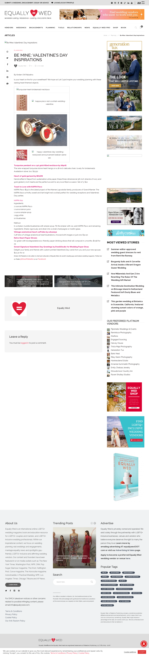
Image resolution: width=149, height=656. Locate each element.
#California (115, 572)
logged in (25, 343)
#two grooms (107, 605)
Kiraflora (114, 336)
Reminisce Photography (121, 332)
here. (128, 558)
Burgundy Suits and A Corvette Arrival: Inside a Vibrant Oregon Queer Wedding (126, 264)
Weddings (21, 27)
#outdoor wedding (121, 593)
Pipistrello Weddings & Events (123, 329)
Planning (50, 27)
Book (123, 27)
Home (105, 35)
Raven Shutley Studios (120, 374)
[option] (74, 547)
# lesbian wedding (132, 576)
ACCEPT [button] (142, 652)
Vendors (9, 27)
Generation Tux (117, 350)
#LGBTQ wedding (127, 584)
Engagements (36, 27)
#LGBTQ (122, 580)
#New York (106, 593)
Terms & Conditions (13, 611)
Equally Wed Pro (101, 27)
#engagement (128, 572)
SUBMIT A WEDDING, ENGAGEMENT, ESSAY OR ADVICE (27, 3)
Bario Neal (115, 353)
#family (104, 576)
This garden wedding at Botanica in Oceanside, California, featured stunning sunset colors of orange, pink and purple (127, 306)
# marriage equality (124, 589)
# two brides (124, 601)
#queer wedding (108, 597)
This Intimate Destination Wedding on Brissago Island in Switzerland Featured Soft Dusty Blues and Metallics (127, 291)
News (87, 27)
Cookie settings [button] (130, 652)
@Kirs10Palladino (27, 259)
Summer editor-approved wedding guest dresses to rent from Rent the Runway (126, 252)
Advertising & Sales (125, 550)
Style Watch (84, 279)
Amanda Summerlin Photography (125, 364)
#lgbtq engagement (109, 584)
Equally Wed (22, 66)
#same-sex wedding (109, 601)
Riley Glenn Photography (121, 357)
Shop (115, 27)
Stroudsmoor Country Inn (122, 371)
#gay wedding (117, 576)
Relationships (74, 27)
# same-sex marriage (125, 597)
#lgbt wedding (107, 589)
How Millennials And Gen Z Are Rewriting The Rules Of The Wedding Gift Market (125, 277)
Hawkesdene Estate (119, 360)
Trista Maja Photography (121, 346)
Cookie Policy (11, 617)
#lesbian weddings (108, 580)
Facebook (42, 259)
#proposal (137, 593)
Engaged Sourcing (119, 339)
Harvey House (117, 343)
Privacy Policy (11, 614)
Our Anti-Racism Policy (15, 621)
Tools (61, 27)
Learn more (13, 584)
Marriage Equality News (28, 277)
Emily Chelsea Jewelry (120, 367)
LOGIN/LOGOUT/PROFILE (64, 3)
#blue (104, 572)
